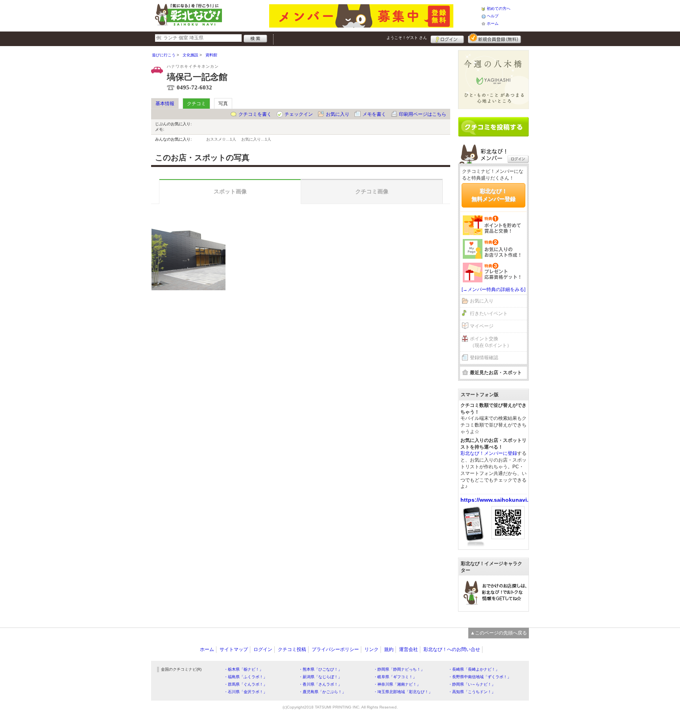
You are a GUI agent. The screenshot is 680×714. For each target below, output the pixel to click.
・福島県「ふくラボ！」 (245, 677)
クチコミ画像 (371, 191)
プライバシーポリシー (335, 649)
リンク (371, 649)
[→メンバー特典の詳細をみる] (493, 289)
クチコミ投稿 (292, 649)
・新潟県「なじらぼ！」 (320, 677)
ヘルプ (493, 16)
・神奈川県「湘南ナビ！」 (397, 684)
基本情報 (164, 103)
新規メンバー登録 (494, 38)
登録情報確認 (484, 357)
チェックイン (299, 114)
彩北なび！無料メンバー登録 (493, 195)
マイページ (481, 326)
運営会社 (408, 649)
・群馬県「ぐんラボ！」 (245, 684)
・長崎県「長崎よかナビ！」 (473, 669)
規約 (389, 649)
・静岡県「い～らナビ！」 (471, 684)
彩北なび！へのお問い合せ (451, 649)
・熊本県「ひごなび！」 (320, 669)
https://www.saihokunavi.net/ (499, 500)
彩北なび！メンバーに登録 (488, 453)
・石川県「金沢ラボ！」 (245, 692)
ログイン (447, 38)
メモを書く (374, 114)
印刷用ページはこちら (422, 114)
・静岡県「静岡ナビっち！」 (399, 669)
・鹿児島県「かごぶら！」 (322, 692)
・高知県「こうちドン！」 (471, 692)
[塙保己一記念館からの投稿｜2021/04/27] (188, 253)
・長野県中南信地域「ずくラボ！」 (479, 677)
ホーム (493, 23)
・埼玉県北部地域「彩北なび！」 (402, 692)
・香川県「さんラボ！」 (320, 684)
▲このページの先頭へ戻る (498, 633)
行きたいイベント (489, 313)
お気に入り (337, 114)
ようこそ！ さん (406, 37)
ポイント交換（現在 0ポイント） (491, 342)
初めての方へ (498, 8)
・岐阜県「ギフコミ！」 (395, 677)
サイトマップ (234, 649)
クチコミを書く (255, 114)
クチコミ (196, 103)
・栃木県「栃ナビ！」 (243, 669)
